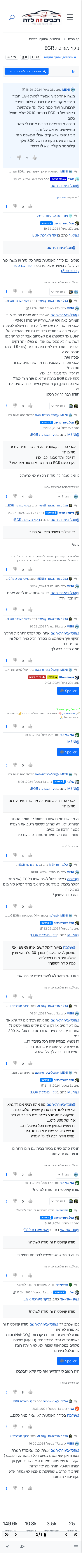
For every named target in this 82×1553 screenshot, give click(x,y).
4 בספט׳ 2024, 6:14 (38, 1182)
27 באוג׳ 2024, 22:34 (44, 308)
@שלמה (73, 879)
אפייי (71, 1408)
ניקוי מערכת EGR (45, 235)
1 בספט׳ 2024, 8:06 (31, 781)
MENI (66, 89)
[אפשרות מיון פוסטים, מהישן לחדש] (74, 71)
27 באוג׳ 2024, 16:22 (27, 179)
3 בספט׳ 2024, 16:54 (44, 1013)
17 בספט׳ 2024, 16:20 (43, 1443)
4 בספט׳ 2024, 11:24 (30, 1292)
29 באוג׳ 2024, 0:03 (58, 682)
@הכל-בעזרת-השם (65, 185)
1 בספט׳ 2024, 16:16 (44, 872)
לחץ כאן (61, 197)
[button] (75, 1546)
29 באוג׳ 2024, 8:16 (38, 735)
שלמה (70, 781)
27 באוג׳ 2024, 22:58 (57, 428)
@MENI (73, 434)
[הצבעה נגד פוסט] (20, 158)
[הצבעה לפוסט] (35, 158)
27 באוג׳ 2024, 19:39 (58, 228)
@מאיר (74, 235)
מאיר (71, 179)
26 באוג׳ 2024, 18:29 (40, 89)
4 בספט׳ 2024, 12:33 (45, 1408)
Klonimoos (66, 677)
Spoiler (70, 691)
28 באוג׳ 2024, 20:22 (44, 626)
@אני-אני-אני (69, 1230)
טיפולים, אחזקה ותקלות (58, 57)
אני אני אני (67, 735)
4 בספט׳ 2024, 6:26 (58, 1223)
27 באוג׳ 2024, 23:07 (22, 513)
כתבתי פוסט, (69, 713)
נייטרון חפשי (66, 513)
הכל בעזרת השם (64, 223)
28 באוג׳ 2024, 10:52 (44, 586)
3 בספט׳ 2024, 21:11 (58, 1085)
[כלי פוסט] (11, 158)
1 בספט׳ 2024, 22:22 (58, 928)
